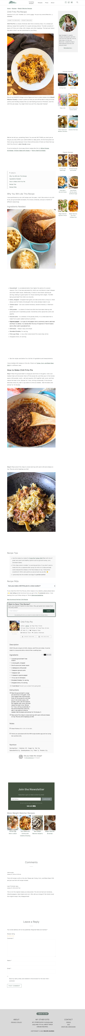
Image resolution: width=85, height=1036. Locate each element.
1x (45, 654)
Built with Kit (31, 806)
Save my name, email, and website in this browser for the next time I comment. (29, 980)
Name (9, 960)
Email (9, 968)
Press (46, 2)
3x (50, 654)
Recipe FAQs (13, 187)
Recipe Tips (12, 184)
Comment (10, 938)
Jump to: (13, 173)
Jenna (27, 626)
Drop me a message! (68, 1026)
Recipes (40, 2)
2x (47, 654)
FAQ (68, 1024)
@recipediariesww (30, 757)
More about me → (68, 47)
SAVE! (49, 610)
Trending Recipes (31, 2)
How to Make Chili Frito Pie (17, 181)
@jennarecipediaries (37, 595)
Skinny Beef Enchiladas (38, 150)
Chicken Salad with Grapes (22, 150)
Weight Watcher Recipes (25, 8)
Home (9, 8)
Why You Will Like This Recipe (18, 176)
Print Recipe (27, 20)
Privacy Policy (16, 1022)
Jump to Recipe (14, 20)
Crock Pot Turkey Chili (36, 558)
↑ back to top (43, 1013)
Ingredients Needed (15, 179)
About (52, 2)
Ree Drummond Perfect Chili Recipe (17, 599)
